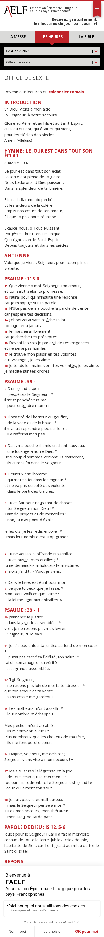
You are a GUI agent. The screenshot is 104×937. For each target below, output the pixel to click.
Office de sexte (50, 62)
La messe (17, 36)
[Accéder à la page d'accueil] (15, 10)
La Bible (86, 36)
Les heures (52, 36)
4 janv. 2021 (50, 50)
